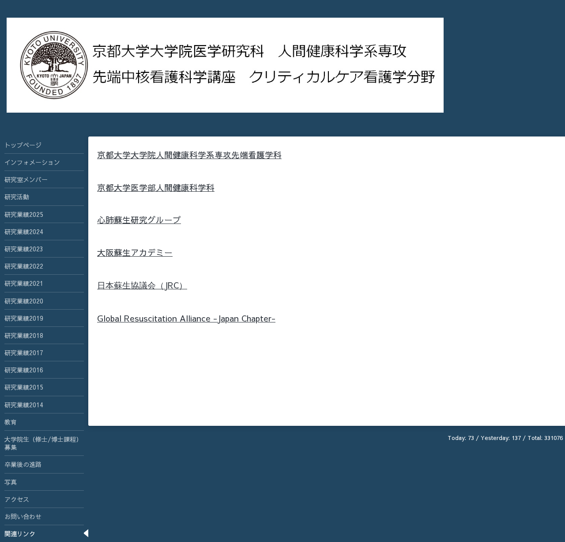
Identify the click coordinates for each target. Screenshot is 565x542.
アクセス (16, 499)
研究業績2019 (23, 318)
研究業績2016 (23, 369)
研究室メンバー (26, 179)
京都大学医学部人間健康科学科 (156, 187)
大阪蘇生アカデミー (135, 252)
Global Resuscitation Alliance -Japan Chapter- (186, 318)
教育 (10, 421)
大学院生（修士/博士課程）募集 (43, 443)
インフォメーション (32, 162)
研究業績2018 (23, 335)
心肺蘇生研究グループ (139, 219)
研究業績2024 (23, 231)
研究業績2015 (23, 387)
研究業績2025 (23, 214)
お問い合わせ (22, 516)
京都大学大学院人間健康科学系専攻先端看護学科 (189, 154)
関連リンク (19, 533)
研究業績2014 (23, 404)
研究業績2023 (23, 248)
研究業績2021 (23, 283)
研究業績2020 (23, 300)
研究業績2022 (23, 266)
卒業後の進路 (22, 464)
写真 (10, 482)
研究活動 (16, 196)
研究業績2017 (23, 352)
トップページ (22, 144)
